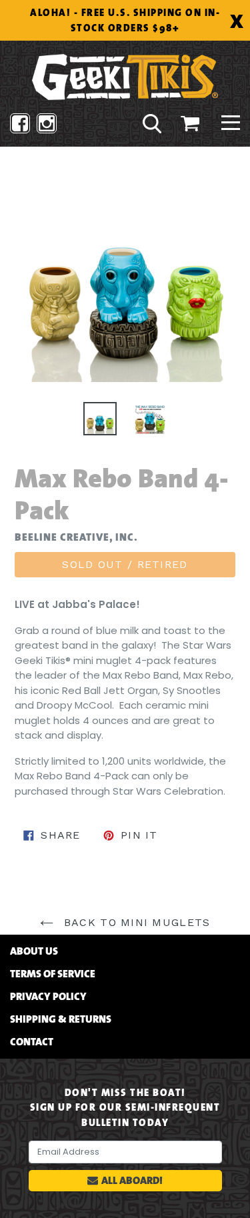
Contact (31, 1042)
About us (34, 951)
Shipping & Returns (60, 1019)
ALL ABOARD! (132, 1180)
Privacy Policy (48, 997)
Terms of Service (52, 974)
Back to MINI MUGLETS (135, 922)
